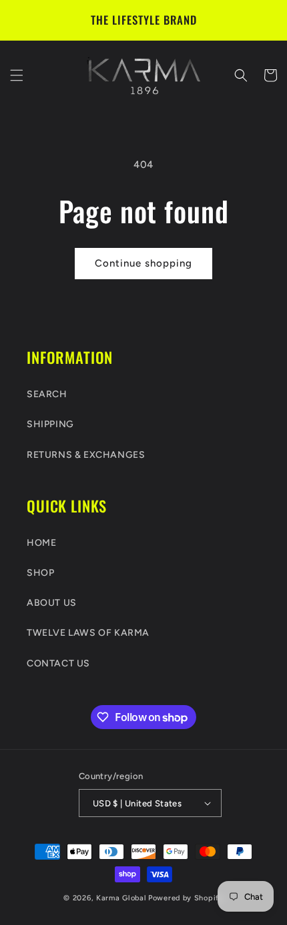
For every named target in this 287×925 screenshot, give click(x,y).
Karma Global (121, 898)
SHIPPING (50, 424)
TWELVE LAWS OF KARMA (88, 632)
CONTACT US (58, 663)
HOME (41, 542)
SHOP (40, 572)
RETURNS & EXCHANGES (86, 455)
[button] (16, 75)
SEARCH (47, 394)
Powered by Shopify (186, 898)
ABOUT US (52, 602)
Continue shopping (143, 263)
